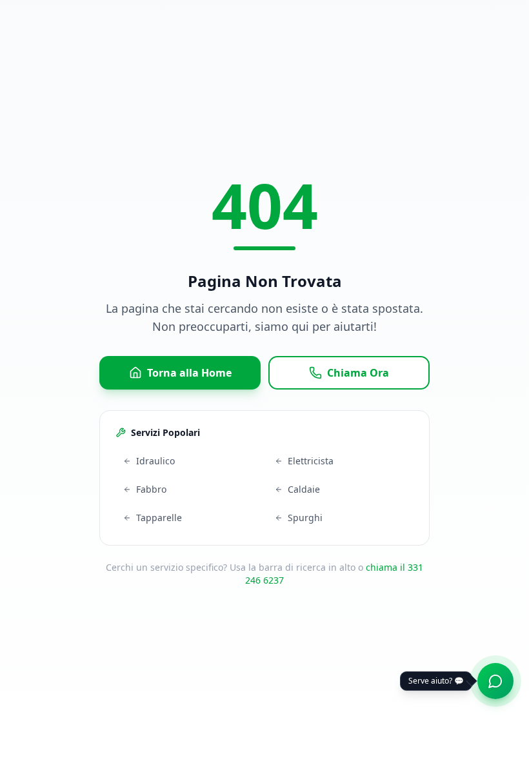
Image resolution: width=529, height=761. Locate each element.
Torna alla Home (189, 373)
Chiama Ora (358, 373)
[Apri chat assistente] (495, 681)
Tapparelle (159, 517)
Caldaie (304, 489)
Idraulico (155, 461)
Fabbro (151, 489)
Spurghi (305, 517)
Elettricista (311, 461)
